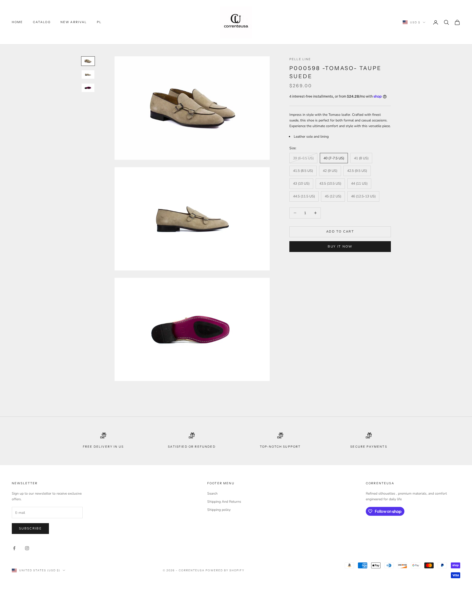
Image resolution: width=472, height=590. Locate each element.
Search (212, 493)
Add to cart (340, 231)
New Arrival (73, 22)
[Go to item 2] (88, 74)
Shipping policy (219, 509)
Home (17, 22)
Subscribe (30, 528)
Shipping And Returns (224, 501)
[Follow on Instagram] (27, 548)
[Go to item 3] (88, 87)
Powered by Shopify (225, 570)
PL (99, 22)
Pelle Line (300, 59)
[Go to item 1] (88, 61)
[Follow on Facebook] (14, 548)
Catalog (42, 22)
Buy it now (340, 246)
